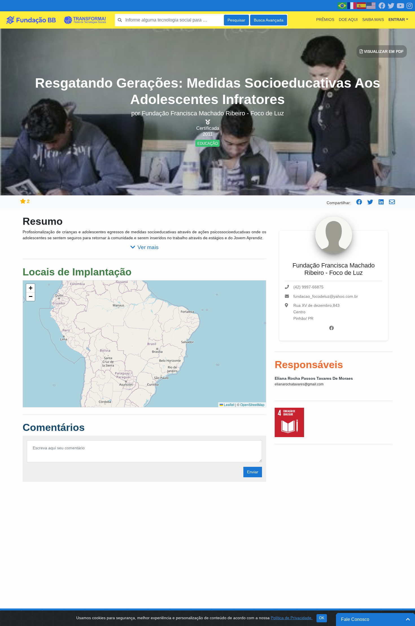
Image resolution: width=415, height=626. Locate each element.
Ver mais (148, 247)
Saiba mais (373, 19)
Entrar (396, 19)
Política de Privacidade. (292, 618)
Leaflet (228, 404)
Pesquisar (236, 20)
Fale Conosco (355, 619)
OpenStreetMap (252, 404)
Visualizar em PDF (383, 51)
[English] (371, 5)
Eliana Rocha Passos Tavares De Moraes (314, 378)
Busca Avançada (268, 20)
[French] (352, 5)
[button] (30, 288)
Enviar (252, 472)
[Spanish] (361, 5)
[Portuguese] (342, 5)
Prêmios (325, 19)
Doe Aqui (348, 19)
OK (321, 618)
